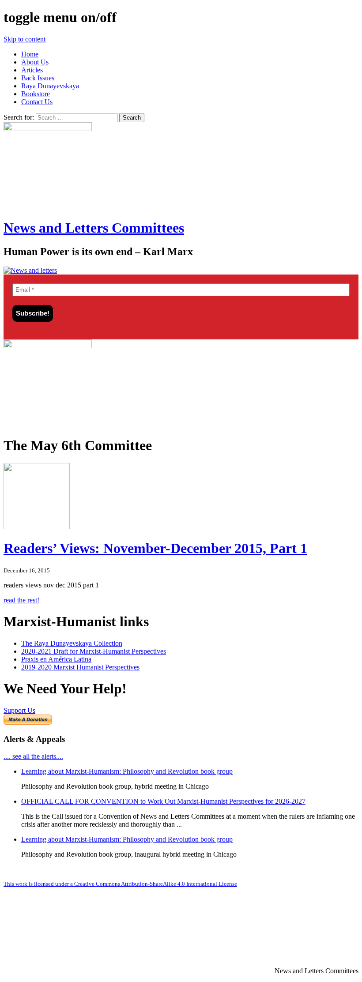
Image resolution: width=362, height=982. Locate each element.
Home (29, 54)
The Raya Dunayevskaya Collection (71, 643)
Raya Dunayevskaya (50, 86)
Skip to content (24, 39)
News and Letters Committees (94, 228)
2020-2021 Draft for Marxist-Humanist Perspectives (93, 651)
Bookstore (35, 94)
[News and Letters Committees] (30, 270)
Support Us (19, 710)
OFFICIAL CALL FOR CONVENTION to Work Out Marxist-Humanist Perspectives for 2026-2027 (163, 801)
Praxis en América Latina (56, 659)
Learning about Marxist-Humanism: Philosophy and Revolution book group (127, 771)
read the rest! (21, 600)
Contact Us (37, 101)
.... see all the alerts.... (33, 756)
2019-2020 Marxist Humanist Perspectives (80, 667)
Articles (32, 70)
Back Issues (37, 78)
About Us (35, 62)
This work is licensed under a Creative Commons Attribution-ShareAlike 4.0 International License (120, 883)
